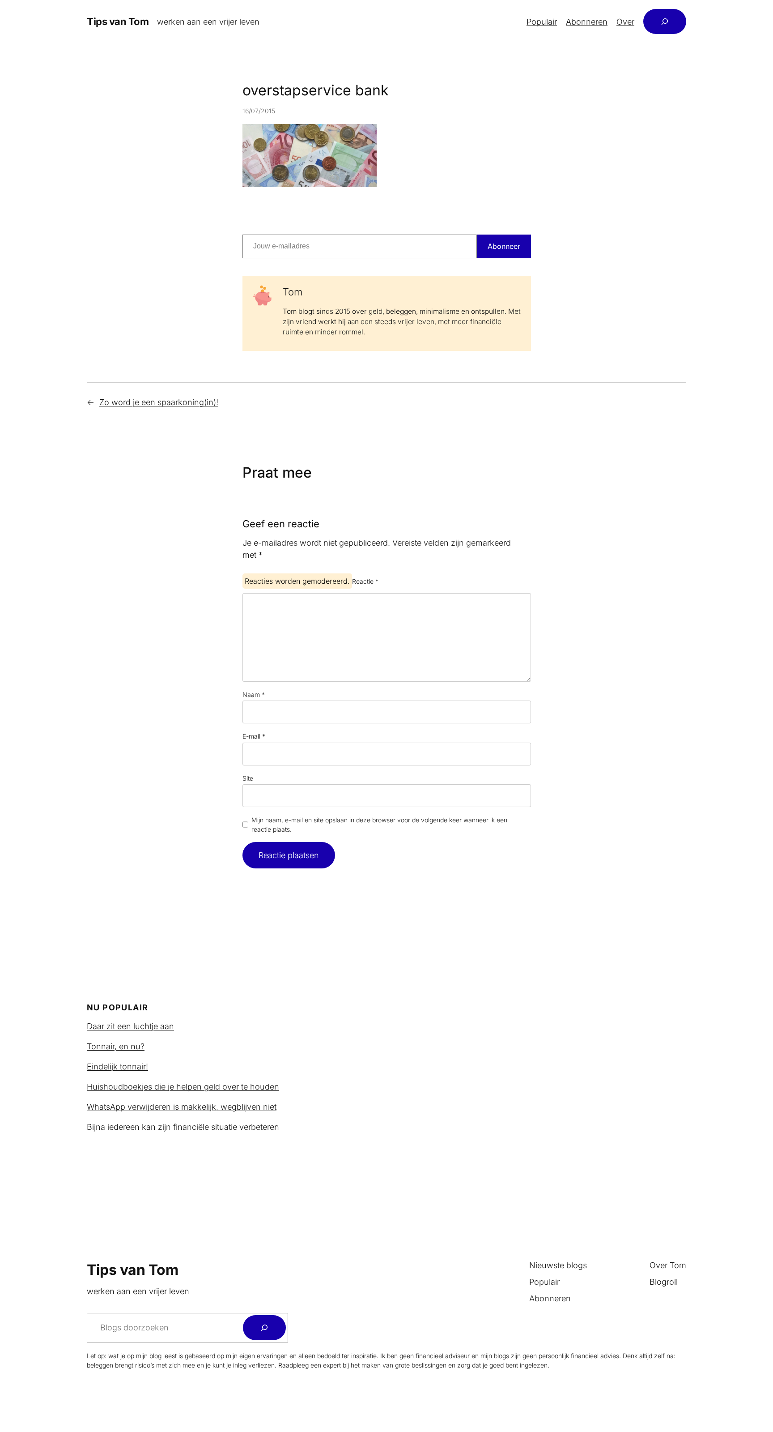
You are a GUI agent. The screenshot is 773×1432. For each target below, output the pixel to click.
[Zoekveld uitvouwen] (664, 21)
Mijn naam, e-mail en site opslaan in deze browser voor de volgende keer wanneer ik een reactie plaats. (379, 824)
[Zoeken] (264, 1327)
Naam (253, 694)
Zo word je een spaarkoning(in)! (158, 402)
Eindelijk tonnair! (117, 1066)
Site (247, 778)
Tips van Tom (118, 21)
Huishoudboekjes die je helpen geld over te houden (183, 1086)
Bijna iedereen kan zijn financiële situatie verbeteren (183, 1127)
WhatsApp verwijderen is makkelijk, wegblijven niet (181, 1106)
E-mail (253, 736)
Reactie (365, 581)
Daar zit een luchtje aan (130, 1026)
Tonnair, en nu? (115, 1046)
